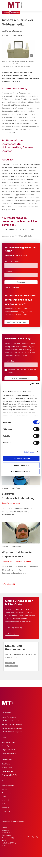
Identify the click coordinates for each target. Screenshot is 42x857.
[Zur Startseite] (15, 5)
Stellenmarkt (10, 663)
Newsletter (5, 830)
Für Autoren (6, 811)
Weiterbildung (7, 759)
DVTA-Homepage (8, 753)
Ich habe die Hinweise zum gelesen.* (22, 370)
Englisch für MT (7, 768)
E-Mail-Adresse (9, 361)
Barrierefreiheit (7, 838)
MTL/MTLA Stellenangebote (12, 724)
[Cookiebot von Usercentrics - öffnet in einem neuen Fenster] (29, 384)
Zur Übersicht (9, 584)
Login (4, 796)
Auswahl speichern (21, 465)
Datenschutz (31, 369)
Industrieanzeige (11, 665)
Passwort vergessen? (11, 287)
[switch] (34, 428)
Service (4, 781)
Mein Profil (5, 800)
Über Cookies (6, 835)
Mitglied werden (7, 750)
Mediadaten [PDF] (8, 843)
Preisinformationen (8, 785)
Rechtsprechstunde (8, 742)
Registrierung (6, 793)
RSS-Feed (5, 807)
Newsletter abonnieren (21, 378)
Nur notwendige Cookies (21, 471)
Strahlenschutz (15, 13)
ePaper (4, 845)
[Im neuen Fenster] (32, 836)
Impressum (5, 828)
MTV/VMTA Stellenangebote (12, 732)
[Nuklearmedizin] (18, 49)
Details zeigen (29, 452)
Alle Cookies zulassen (21, 458)
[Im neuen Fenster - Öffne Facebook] (28, 836)
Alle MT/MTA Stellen (9, 717)
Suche (4, 804)
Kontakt (4, 789)
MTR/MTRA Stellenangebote (12, 728)
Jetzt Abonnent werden (16, 322)
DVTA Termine (7, 771)
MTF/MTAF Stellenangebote (11, 721)
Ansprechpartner (7, 746)
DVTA (4, 738)
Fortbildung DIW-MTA (9, 775)
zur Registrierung (15, 628)
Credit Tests (6, 764)
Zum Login (12, 633)
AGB (3, 840)
